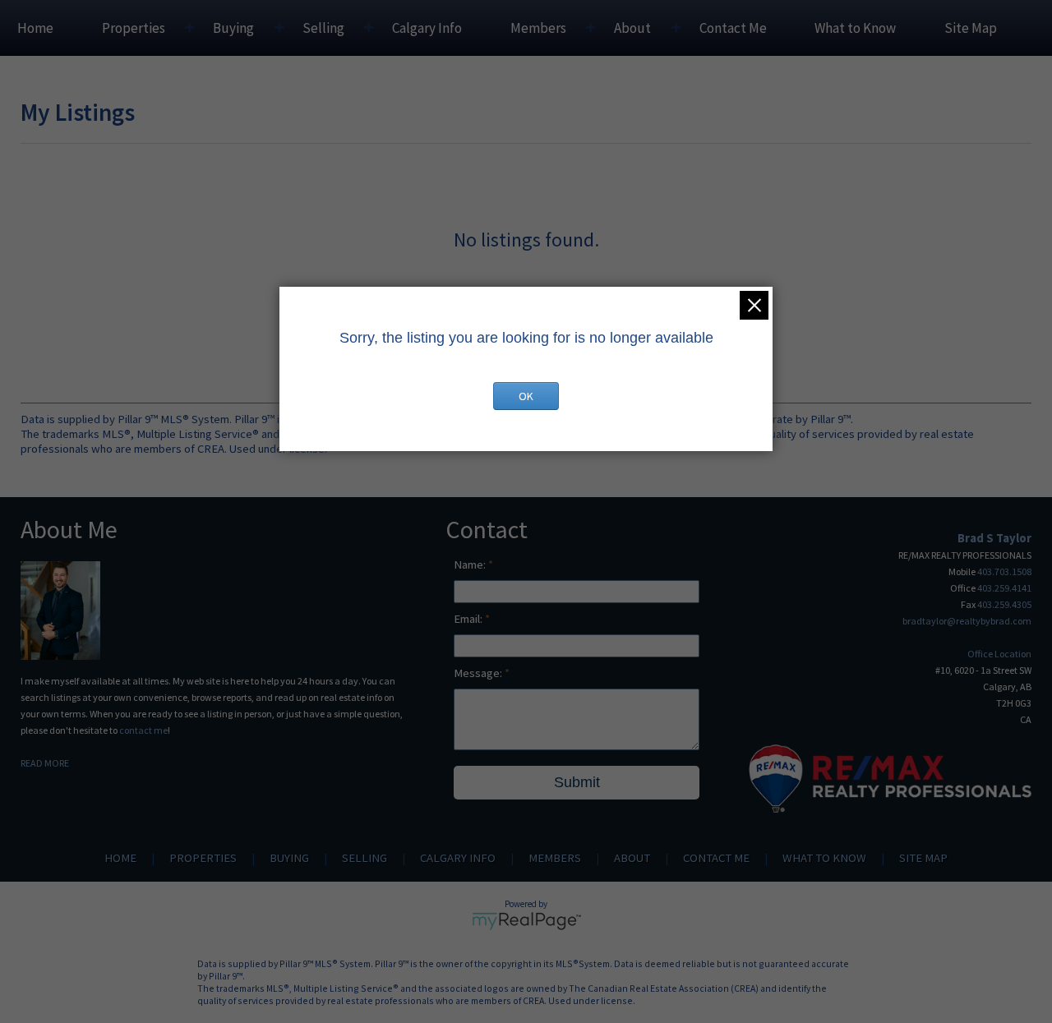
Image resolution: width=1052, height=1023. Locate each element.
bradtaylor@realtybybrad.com (966, 621)
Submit (577, 782)
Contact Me (733, 28)
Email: (469, 618)
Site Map (970, 28)
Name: (471, 564)
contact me (143, 730)
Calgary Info (427, 28)
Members (538, 28)
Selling (323, 28)
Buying (233, 28)
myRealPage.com (526, 921)
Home (35, 28)
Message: (479, 673)
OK (526, 396)
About (632, 28)
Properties (133, 28)
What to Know (855, 28)
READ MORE (45, 763)
